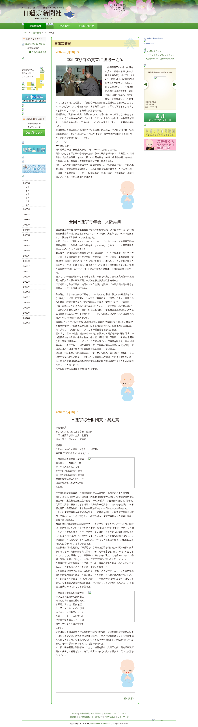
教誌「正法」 (96, 713)
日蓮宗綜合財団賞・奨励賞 (95, 419)
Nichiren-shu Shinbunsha (100, 723)
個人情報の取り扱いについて (91, 717)
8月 (28, 187)
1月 (28, 205)
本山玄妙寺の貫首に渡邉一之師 (95, 59)
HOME (24, 33)
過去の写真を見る (39, 52)
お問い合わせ (110, 717)
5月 (28, 191)
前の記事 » (129, 698)
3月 (28, 198)
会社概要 (73, 717)
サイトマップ (123, 717)
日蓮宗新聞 (36, 33)
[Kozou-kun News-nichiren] (145, 41)
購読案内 (107, 713)
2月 (28, 201)
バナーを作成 (149, 44)
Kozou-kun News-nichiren (153, 38)
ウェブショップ (119, 713)
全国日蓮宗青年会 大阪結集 (95, 221)
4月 (28, 194)
